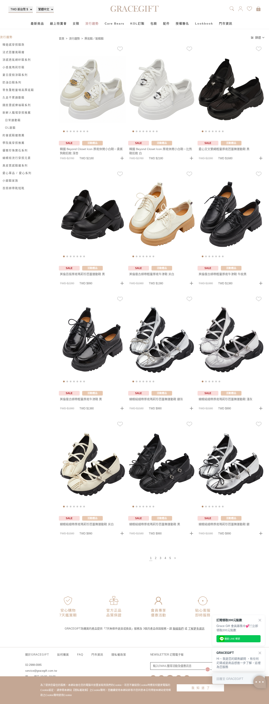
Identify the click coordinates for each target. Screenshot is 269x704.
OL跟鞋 (10, 127)
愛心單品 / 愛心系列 (17, 173)
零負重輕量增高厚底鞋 (18, 89)
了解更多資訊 (196, 628)
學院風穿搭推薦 (14, 142)
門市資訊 (225, 23)
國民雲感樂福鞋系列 (17, 105)
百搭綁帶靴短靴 (14, 188)
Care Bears (114, 23)
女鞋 (76, 23)
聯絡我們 (178, 628)
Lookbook (204, 23)
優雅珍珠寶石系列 (15, 150)
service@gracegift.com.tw (41, 670)
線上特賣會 (58, 23)
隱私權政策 (118, 654)
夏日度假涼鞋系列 (15, 74)
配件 (166, 23)
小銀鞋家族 (10, 180)
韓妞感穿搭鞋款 (14, 44)
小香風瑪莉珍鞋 (14, 67)
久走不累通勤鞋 (14, 97)
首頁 (61, 38)
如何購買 (63, 654)
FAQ (80, 654)
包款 (153, 23)
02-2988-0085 (33, 664)
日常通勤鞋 (13, 120)
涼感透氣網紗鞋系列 (17, 59)
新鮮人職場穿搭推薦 (17, 112)
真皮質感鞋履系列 (15, 165)
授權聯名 (182, 23)
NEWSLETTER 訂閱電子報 (166, 654)
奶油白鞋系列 (12, 82)
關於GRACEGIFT (37, 654)
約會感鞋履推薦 (14, 135)
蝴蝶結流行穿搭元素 (17, 157)
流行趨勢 (92, 23)
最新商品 (37, 23)
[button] (64, 131)
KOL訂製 (137, 23)
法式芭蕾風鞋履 (14, 52)
